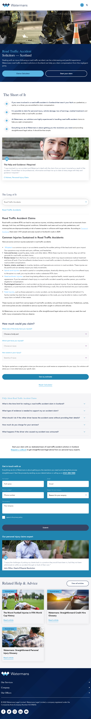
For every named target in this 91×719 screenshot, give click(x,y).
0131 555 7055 (69, 473)
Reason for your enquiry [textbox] (57, 495)
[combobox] (45, 202)
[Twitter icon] (9, 711)
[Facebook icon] (3, 711)
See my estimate (45, 377)
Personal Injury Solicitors (21, 14)
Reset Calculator (45, 385)
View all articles (78, 583)
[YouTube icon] (26, 711)
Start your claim (66, 73)
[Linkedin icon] (20, 711)
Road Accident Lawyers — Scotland (42, 14)
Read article (8, 620)
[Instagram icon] (15, 711)
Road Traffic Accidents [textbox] (12, 202)
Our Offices (6, 693)
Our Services (7, 682)
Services (9, 14)
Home (4, 14)
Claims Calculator (23, 73)
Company (5, 687)
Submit (45, 528)
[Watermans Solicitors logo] (14, 5)
